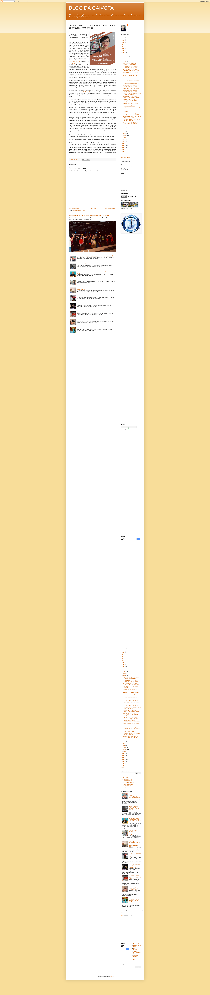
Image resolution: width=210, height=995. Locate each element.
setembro (125, 59)
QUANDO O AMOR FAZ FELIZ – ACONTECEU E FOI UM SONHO (91, 312)
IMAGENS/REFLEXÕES (127, 780)
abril (124, 131)
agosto (124, 61)
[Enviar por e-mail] (83, 160)
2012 (123, 147)
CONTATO (124, 787)
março (124, 133)
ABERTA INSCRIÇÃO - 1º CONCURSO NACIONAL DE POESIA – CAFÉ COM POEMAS (96, 264)
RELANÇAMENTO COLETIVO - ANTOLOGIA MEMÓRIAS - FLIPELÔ (131, 97)
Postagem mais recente (74, 208)
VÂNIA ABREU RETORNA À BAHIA (131, 88)
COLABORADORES (126, 785)
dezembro (125, 54)
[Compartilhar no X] (86, 160)
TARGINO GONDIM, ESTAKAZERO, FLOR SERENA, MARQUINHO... (131, 79)
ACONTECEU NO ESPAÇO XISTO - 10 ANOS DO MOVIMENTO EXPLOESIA (89, 215)
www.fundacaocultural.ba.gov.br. (83, 91)
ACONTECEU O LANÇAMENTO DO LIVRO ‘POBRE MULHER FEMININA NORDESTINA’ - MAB (135, 844)
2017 (123, 52)
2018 (123, 50)
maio (124, 129)
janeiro (125, 137)
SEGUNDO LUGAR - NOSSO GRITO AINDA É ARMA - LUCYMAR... (131, 86)
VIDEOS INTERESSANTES (128, 782)
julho (124, 126)
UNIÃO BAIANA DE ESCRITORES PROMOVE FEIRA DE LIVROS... (131, 67)
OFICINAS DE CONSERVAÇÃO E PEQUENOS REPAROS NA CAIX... (131, 114)
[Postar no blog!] (84, 160)
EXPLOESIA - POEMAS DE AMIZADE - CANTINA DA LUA (89, 296)
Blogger (111, 976)
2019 (123, 48)
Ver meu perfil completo (132, 27)
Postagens (124, 913)
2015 (123, 141)
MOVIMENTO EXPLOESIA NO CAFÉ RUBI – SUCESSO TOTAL (91, 304)
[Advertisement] (160, 246)
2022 (123, 42)
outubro (125, 58)
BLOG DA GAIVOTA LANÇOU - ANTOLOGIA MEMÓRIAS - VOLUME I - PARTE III (94, 280)
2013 (123, 145)
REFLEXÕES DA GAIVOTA (128, 779)
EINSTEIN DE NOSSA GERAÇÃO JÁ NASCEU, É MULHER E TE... (131, 64)
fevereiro (125, 135)
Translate (131, 429)
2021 (123, 44)
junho (124, 128)
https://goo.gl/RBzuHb (74, 61)
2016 (123, 140)
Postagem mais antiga (110, 208)
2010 (123, 151)
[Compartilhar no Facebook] (88, 160)
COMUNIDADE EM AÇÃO (127, 784)
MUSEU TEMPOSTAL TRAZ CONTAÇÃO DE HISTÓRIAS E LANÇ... (130, 100)
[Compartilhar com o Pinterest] (89, 160)
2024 (123, 39)
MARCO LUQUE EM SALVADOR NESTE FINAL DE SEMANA (130, 123)
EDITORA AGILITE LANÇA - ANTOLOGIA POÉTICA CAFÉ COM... (132, 117)
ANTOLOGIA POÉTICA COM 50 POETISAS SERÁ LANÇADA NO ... (131, 70)
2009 (123, 153)
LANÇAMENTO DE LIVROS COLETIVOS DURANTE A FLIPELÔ (131, 107)
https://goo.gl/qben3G (74, 63)
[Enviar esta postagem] (80, 159)
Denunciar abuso (125, 157)
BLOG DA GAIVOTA (91, 8)
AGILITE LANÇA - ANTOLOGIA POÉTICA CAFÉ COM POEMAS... (132, 94)
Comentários (125, 915)
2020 (123, 46)
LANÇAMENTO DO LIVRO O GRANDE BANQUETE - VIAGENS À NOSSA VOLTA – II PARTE (135, 820)
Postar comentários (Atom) (79, 210)
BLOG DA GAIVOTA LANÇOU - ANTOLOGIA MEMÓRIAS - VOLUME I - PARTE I (94, 328)
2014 (123, 143)
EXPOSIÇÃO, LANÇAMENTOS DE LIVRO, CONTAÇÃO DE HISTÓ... (131, 104)
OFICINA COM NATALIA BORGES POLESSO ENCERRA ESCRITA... (131, 83)
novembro (125, 56)
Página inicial (93, 208)
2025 (123, 37)
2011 (123, 149)
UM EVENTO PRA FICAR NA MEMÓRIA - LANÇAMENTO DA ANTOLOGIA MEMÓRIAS (96, 256)
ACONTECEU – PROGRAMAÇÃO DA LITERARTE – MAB (89, 320)
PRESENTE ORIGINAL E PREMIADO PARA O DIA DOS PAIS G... (131, 120)
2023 (123, 40)
